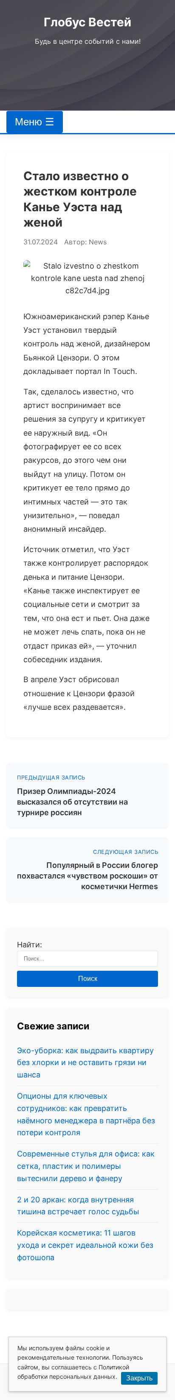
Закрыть (139, 1378)
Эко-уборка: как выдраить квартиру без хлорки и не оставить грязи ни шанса (85, 1063)
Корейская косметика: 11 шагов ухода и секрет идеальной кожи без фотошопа (85, 1245)
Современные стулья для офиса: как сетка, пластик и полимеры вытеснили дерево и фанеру (86, 1166)
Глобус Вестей (87, 22)
